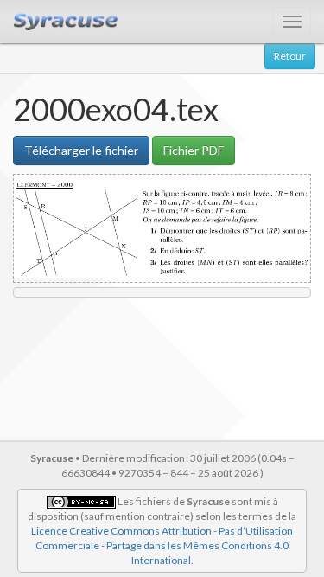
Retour (290, 55)
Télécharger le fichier (81, 150)
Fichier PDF (193, 150)
